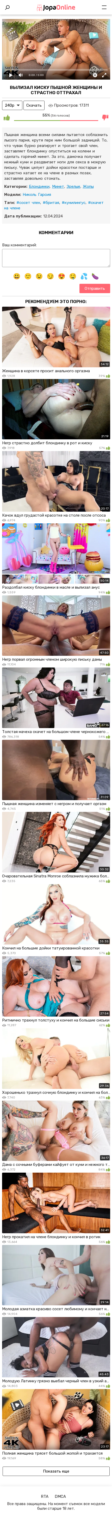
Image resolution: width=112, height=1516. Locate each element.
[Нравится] (6, 117)
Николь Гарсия (37, 194)
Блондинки (39, 186)
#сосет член (28, 202)
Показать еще (56, 1471)
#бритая (51, 202)
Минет (58, 186)
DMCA (60, 1496)
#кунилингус (73, 202)
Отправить (95, 288)
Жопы (88, 186)
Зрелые (73, 186)
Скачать (34, 105)
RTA (44, 1496)
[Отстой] (105, 117)
